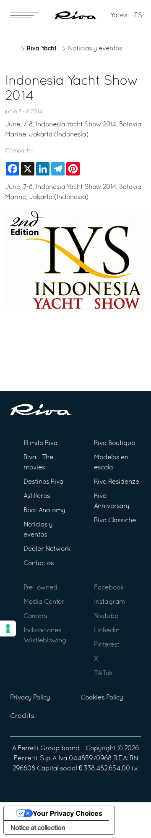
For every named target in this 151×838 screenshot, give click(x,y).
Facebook (109, 588)
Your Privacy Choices (67, 813)
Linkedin (107, 631)
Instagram (109, 602)
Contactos (38, 563)
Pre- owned (40, 588)
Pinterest (106, 645)
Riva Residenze (116, 482)
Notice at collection (37, 827)
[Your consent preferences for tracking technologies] (8, 628)
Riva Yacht (41, 48)
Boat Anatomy (44, 510)
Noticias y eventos (95, 49)
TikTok (103, 673)
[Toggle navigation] (24, 15)
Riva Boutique (114, 443)
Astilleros (36, 496)
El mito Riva (40, 443)
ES (138, 15)
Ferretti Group (39, 749)
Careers (35, 616)
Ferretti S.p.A (35, 759)
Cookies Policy (102, 698)
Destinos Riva (43, 482)
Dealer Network (46, 549)
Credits (22, 716)
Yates (119, 15)
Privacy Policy (30, 698)
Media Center (43, 602)
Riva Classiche (115, 521)
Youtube (106, 616)
